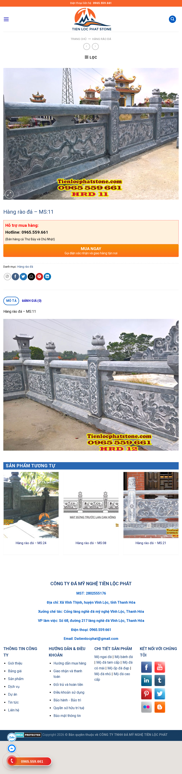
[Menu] (6, 19)
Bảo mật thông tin (67, 716)
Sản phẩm (16, 679)
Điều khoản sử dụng (68, 692)
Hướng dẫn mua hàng (69, 663)
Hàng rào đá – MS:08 (91, 543)
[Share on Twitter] (23, 276)
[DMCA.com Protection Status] (28, 735)
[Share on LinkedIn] (47, 276)
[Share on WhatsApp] (7, 276)
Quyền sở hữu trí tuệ (68, 708)
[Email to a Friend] (31, 276)
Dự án (12, 694)
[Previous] (3, 514)
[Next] (178, 514)
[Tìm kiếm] (172, 19)
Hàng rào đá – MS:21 (151, 543)
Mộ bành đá (124, 657)
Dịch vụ (14, 686)
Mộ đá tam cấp (108, 662)
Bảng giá (15, 671)
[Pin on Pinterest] (39, 276)
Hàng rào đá (101, 39)
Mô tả (11, 300)
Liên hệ (13, 710)
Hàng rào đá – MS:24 (31, 543)
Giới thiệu (15, 663)
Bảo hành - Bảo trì (67, 700)
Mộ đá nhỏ (102, 674)
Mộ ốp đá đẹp (118, 668)
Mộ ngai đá (103, 657)
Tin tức (13, 702)
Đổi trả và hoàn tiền (68, 684)
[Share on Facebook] (15, 276)
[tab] (11, 301)
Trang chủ (78, 39)
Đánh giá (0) (32, 300)
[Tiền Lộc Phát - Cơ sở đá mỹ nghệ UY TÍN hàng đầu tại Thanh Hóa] (91, 19)
